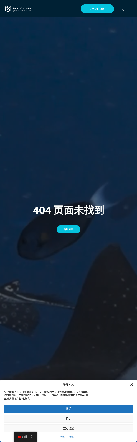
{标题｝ (63, 436)
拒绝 (68, 418)
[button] (131, 385)
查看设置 (68, 428)
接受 (68, 408)
